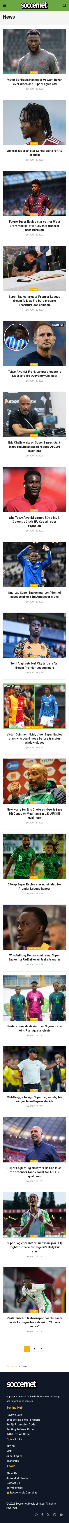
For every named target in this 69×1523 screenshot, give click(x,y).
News (34, 73)
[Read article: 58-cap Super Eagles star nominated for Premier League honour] (34, 856)
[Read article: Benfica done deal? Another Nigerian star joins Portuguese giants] (34, 998)
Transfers (34, 948)
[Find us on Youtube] (61, 1514)
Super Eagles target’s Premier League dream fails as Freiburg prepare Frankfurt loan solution (34, 301)
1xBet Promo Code (18, 1434)
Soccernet (12, 1366)
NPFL (9, 1451)
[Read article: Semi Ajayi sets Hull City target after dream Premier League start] (34, 635)
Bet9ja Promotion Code (20, 1424)
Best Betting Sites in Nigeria (23, 1419)
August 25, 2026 (35, 823)
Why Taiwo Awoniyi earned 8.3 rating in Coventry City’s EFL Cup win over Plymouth (34, 522)
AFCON (10, 1446)
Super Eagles (34, 727)
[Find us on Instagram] (54, 1514)
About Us (11, 1473)
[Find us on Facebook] (42, 1514)
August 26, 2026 (35, 89)
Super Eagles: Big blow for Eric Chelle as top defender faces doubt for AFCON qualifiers (34, 1172)
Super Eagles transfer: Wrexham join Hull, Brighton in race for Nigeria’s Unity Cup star (34, 1247)
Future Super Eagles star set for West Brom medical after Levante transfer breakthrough (34, 226)
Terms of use (14, 1487)
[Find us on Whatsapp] (36, 1514)
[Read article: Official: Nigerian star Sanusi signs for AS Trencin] (34, 122)
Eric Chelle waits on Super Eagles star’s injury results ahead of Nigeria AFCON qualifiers (34, 447)
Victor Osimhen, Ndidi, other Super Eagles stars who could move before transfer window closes (34, 739)
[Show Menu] (4, 5)
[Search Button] (64, 5)
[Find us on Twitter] (48, 1514)
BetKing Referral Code (20, 1429)
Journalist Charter (17, 1478)
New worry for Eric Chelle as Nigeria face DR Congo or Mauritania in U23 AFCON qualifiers (34, 814)
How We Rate (14, 1414)
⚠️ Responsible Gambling (22, 1492)
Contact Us (13, 1483)
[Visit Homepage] (34, 5)
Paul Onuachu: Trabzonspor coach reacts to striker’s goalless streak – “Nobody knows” (34, 1322)
